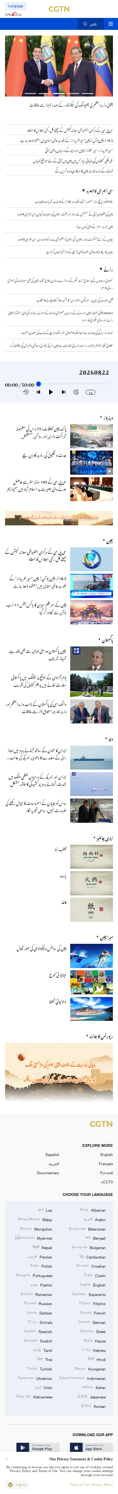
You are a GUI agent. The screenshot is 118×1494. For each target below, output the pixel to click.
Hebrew (94, 1350)
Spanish (38, 1331)
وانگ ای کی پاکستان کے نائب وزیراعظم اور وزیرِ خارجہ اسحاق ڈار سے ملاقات (36, 706)
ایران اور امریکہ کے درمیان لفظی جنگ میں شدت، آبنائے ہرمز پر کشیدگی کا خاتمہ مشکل (37, 779)
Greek (93, 1331)
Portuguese (34, 1275)
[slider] (38, 384)
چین (109, 540)
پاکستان (107, 639)
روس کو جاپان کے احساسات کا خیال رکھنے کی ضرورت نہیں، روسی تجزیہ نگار (36, 805)
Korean (93, 1406)
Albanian (93, 1210)
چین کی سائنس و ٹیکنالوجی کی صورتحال (41, 947)
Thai (44, 1359)
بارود (63, 875)
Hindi (97, 1359)
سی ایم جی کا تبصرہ (100, 190)
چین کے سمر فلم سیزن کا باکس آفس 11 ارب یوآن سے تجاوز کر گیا (36, 607)
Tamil (42, 1350)
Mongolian (36, 1228)
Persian (39, 1256)
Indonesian (82, 1378)
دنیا (111, 738)
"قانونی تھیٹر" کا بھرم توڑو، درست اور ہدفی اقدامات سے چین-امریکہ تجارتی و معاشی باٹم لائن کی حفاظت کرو (61, 345)
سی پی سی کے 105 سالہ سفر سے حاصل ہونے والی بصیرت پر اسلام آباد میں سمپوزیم (36, 484)
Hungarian (90, 1368)
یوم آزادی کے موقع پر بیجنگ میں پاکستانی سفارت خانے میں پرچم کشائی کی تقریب (38, 680)
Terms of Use (79, 1484)
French (93, 1312)
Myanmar (33, 1238)
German (92, 1322)
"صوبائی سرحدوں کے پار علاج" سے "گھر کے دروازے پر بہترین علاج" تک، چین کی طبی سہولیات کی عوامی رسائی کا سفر (60, 283)
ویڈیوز (108, 417)
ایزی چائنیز (105, 837)
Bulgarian (89, 1247)
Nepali (42, 1247)
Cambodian (93, 1256)
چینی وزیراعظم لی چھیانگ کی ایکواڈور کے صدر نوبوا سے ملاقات (71, 104)
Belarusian (87, 1228)
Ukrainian (34, 1378)
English (106, 1154)
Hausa (95, 1340)
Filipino (92, 1303)
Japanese (91, 1396)
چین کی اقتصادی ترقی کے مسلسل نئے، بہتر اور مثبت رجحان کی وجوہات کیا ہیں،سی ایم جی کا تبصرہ (65, 213)
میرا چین (106, 936)
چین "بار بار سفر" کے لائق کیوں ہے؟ (94, 226)
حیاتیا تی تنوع (57, 974)
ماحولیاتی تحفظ (57, 1000)
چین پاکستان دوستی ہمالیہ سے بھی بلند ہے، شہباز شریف (37, 653)
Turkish (39, 1368)
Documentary (48, 1172)
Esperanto (89, 1294)
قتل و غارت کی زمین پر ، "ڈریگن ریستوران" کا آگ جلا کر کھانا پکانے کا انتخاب (75, 299)
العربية (54, 1163)
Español (52, 1154)
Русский (106, 1172)
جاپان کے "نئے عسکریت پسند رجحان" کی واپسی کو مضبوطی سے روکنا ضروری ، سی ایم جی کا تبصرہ (65, 238)
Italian (94, 1387)
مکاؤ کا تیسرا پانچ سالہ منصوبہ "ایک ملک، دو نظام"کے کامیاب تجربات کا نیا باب (74, 201)
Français (106, 1163)
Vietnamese (33, 1396)
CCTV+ (107, 1181)
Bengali (95, 1238)
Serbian (39, 1312)
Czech (95, 1275)
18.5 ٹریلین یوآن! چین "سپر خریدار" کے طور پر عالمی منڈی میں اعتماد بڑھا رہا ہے (37, 581)
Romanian (36, 1294)
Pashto (41, 1284)
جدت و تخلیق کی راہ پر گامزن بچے (44, 454)
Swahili (38, 1340)
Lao (45, 1210)
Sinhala (40, 1322)
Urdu (44, 1387)
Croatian (91, 1266)
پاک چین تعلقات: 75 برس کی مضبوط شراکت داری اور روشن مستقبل (41, 431)
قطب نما (60, 848)
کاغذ (63, 901)
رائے (108, 269)
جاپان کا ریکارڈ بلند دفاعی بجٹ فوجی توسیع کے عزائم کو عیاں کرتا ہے (79, 251)
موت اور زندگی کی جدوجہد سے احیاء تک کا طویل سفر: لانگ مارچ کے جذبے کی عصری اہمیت (67, 332)
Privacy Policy (102, 1484)
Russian (38, 1303)
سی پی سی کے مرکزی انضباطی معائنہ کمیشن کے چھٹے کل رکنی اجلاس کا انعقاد (35, 554)
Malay (35, 1219)
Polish (41, 1266)
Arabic (94, 1219)
